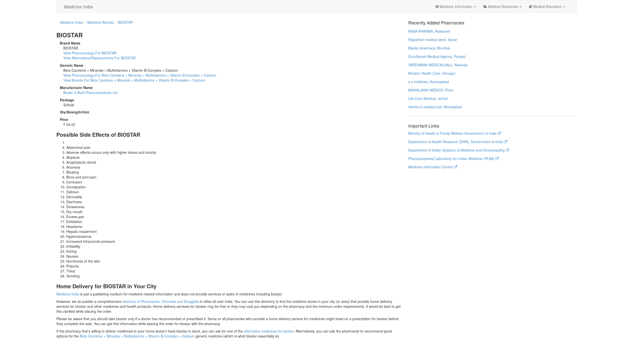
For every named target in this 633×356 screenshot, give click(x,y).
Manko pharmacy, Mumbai (429, 47)
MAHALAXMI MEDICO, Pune (430, 90)
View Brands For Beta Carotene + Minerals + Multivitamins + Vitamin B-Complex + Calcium (134, 80)
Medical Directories (503, 6)
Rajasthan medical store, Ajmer (432, 39)
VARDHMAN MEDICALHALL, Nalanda (438, 64)
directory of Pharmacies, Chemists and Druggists (160, 301)
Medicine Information (456, 6)
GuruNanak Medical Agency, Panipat (437, 56)
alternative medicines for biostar (269, 331)
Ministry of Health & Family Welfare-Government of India (452, 133)
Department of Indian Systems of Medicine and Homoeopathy (457, 150)
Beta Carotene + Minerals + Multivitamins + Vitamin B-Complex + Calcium (137, 336)
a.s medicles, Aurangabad (428, 81)
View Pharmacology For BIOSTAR (89, 52)
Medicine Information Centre (431, 166)
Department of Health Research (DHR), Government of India (456, 141)
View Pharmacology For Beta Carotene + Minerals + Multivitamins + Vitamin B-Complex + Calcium (139, 75)
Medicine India (78, 6)
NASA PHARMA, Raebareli (429, 31)
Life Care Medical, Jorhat (428, 98)
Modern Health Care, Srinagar (431, 73)
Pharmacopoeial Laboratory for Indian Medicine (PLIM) (451, 158)
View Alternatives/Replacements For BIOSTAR (99, 57)
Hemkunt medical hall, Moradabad (435, 106)
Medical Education (547, 6)
